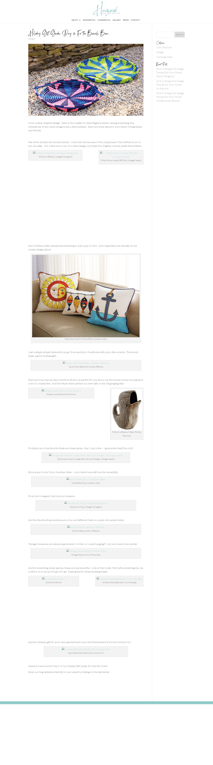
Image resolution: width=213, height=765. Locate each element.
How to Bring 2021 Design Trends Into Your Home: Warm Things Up (170, 73)
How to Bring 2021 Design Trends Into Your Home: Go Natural (170, 85)
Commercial (104, 20)
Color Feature (164, 47)
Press (126, 20)
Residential (89, 20)
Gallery (117, 20)
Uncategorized (164, 57)
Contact (135, 20)
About (75, 20)
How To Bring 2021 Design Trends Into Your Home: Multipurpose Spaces (170, 97)
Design (31, 39)
